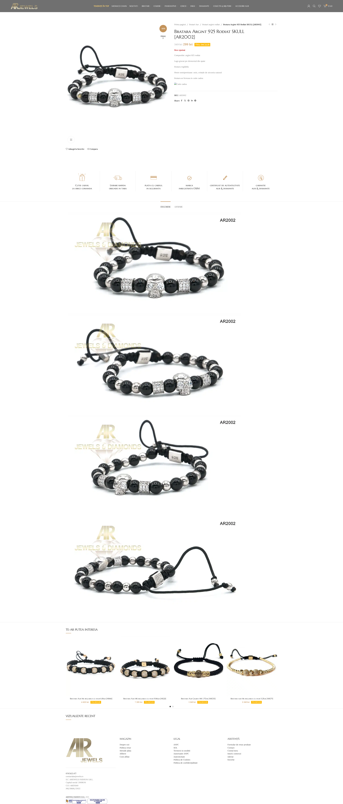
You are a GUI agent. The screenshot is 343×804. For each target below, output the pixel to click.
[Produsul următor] (275, 24)
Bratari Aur (194, 24)
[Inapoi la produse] (272, 24)
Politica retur (125, 748)
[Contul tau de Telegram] (195, 100)
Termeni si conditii (182, 750)
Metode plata (125, 750)
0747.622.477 (71, 773)
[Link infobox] (82, 181)
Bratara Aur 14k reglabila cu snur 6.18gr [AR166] (91, 698)
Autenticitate (179, 757)
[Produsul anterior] (269, 24)
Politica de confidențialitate (186, 763)
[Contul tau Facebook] (181, 100)
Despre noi (124, 744)
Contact (230, 748)
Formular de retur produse (239, 744)
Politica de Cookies (182, 760)
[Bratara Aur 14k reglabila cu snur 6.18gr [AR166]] (91, 666)
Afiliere (123, 753)
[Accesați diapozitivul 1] (170, 706)
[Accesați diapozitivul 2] (173, 706)
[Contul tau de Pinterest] (188, 100)
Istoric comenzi (234, 753)
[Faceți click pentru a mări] (71, 139)
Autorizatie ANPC (181, 753)
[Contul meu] (308, 6)
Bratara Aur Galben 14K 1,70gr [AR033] (198, 698)
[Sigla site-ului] (24, 6)
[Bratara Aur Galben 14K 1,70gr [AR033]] (198, 666)
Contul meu (232, 750)
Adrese (230, 757)
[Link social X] (185, 100)
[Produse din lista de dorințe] (319, 6)
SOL (175, 748)
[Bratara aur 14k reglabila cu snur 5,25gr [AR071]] (251, 666)
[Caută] (314, 6)
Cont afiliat (124, 757)
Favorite (231, 760)
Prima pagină (180, 24)
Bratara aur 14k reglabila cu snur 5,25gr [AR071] (252, 698)
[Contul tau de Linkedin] (192, 100)
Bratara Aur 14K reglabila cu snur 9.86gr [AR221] (144, 698)
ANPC (176, 744)
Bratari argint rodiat (211, 24)
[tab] (166, 205)
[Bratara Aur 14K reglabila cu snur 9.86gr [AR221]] (144, 666)
